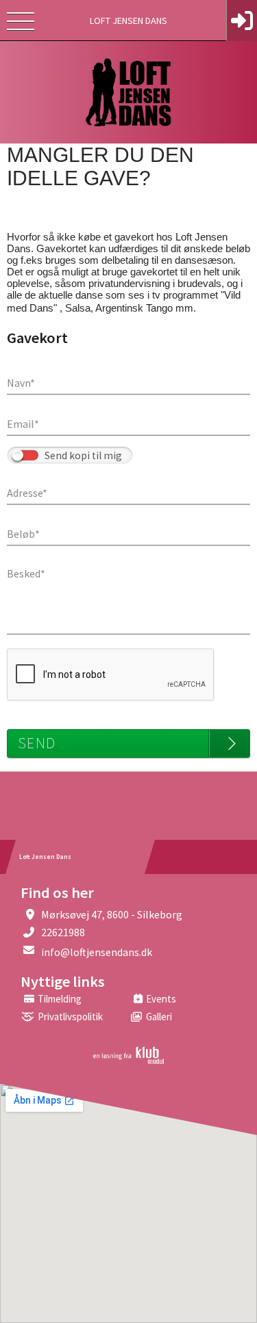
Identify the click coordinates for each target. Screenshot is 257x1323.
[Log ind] (241, 20)
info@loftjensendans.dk (96, 952)
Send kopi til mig (83, 455)
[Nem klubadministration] (128, 1061)
